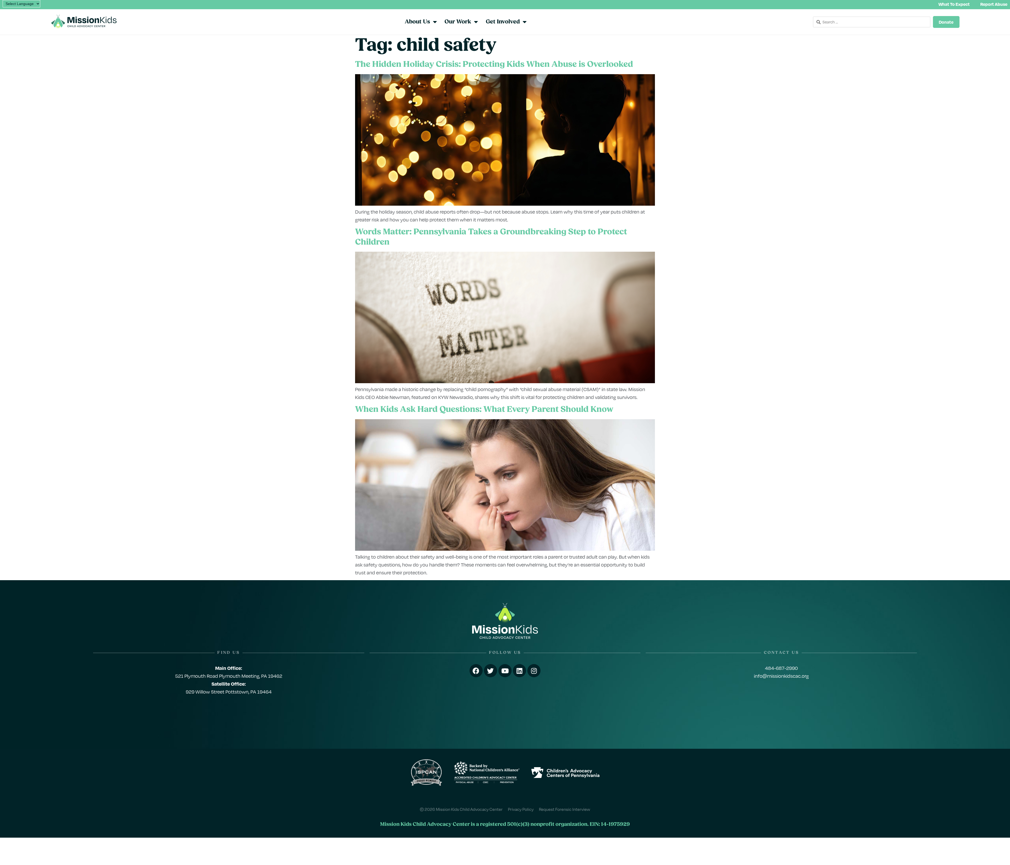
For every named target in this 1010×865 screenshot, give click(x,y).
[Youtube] (505, 670)
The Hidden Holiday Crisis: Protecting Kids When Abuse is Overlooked (495, 64)
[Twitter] (490, 670)
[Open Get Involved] (524, 22)
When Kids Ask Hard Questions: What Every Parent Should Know (484, 410)
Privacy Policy (521, 809)
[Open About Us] (434, 22)
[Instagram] (534, 670)
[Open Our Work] (475, 22)
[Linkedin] (519, 670)
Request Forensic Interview (564, 809)
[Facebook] (476, 670)
